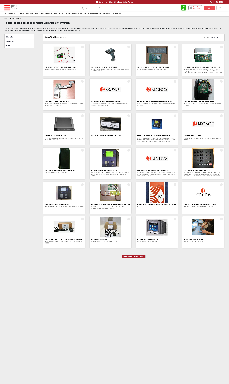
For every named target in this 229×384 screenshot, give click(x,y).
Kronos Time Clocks (79, 14)
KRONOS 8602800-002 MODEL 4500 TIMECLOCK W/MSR (153, 136)
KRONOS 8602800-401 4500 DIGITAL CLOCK (104, 170)
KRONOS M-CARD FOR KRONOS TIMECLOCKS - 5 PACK (200, 205)
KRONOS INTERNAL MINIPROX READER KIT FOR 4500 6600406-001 (110, 205)
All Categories (10, 14)
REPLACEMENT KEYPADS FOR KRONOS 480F (197, 170)
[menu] (63, 14)
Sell (209, 8)
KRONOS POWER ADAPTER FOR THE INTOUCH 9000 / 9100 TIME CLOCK (66, 239)
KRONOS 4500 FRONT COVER (192, 136)
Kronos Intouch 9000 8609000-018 (147, 239)
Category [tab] (10, 41)
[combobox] (106, 8)
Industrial (106, 14)
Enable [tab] (8, 46)
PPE (55, 14)
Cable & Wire (117, 14)
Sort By (206, 37)
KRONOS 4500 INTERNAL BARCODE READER (57, 101)
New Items (29, 14)
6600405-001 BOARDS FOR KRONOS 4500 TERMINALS (60, 67)
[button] (82, 47)
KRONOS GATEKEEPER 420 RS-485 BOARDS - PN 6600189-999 (202, 67)
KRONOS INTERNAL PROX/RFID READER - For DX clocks (200, 101)
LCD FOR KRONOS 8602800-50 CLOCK (56, 136)
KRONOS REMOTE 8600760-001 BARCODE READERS (60, 170)
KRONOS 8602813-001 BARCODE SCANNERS (104, 67)
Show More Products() (133, 256)
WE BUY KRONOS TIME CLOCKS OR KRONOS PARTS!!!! (153, 170)
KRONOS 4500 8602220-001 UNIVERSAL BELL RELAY (106, 136)
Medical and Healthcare (43, 14)
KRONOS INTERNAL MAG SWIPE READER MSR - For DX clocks (155, 101)
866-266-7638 (218, 2)
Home (22, 14)
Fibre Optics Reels (94, 14)
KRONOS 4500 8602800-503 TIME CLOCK (57, 205)
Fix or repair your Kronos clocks (193, 239)
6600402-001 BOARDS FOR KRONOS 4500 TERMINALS (153, 67)
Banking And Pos (64, 14)
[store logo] (10, 7)
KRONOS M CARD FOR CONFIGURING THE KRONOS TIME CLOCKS (156, 205)
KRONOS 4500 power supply (99, 239)
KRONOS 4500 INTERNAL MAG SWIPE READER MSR (106, 101)
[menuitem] (10, 14)
